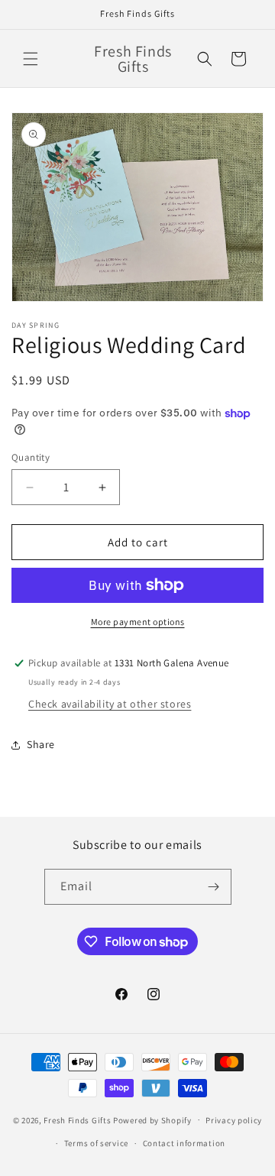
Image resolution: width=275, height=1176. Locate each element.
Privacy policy (233, 1120)
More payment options (138, 621)
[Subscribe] (214, 887)
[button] (30, 59)
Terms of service (96, 1143)
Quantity (30, 457)
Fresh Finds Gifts (77, 1119)
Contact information (184, 1143)
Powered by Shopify (152, 1119)
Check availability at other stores (109, 704)
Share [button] (41, 744)
